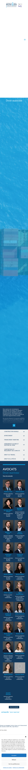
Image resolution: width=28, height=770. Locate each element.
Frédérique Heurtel (8, 555)
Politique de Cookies (7, 767)
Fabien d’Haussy (19, 532)
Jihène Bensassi (19, 614)
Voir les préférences (14, 764)
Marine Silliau (20, 574)
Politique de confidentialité (18, 767)
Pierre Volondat (8, 653)
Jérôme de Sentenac (8, 614)
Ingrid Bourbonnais (19, 593)
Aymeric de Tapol (8, 532)
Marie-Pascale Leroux (8, 634)
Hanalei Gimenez (8, 693)
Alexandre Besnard (20, 509)
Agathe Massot (8, 674)
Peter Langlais (8, 593)
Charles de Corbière (20, 555)
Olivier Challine (8, 574)
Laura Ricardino (19, 653)
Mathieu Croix (8, 491)
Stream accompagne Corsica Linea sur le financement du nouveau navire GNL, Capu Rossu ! (13, 726)
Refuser (14, 759)
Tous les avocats (8, 476)
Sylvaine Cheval (19, 674)
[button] (25, 737)
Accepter (14, 755)
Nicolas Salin (20, 633)
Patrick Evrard (20, 491)
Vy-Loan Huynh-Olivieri (8, 510)
